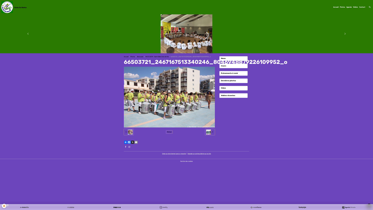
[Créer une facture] (209, 207)
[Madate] (70, 207)
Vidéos (355, 7)
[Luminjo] (302, 207)
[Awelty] (163, 207)
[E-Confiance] (256, 207)
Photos (342, 7)
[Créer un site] (24, 207)
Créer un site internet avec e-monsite (174, 154)
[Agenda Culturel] (348, 207)
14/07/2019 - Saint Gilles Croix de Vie (157, 57)
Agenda (349, 7)
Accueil (336, 7)
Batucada (140, 57)
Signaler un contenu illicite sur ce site (199, 154)
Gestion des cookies (186, 161)
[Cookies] (4, 206)
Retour (169, 132)
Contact (362, 7)
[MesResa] (117, 207)
